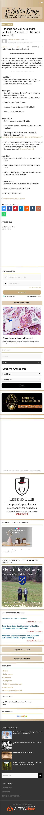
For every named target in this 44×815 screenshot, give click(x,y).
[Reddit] (26, 208)
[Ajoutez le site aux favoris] (22, 716)
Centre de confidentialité (12, 690)
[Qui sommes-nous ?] (18, 716)
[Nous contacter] (20, 716)
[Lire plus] (14, 343)
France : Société (7, 24)
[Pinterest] (15, 208)
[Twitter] (4, 208)
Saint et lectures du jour (12, 684)
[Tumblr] (32, 208)
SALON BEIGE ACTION (22, 303)
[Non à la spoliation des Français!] (22, 334)
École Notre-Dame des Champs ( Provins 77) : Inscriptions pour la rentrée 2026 (20, 627)
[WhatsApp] (4, 214)
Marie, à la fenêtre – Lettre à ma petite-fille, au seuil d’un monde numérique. (27, 763)
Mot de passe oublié (35, 287)
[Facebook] (9, 208)
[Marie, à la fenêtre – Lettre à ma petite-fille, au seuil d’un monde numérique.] (7, 769)
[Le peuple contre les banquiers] (7, 759)
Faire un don (8, 674)
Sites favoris (8, 687)
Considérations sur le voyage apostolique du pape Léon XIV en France (27, 732)
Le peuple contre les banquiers (23, 752)
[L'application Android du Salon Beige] (26, 716)
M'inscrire (38, 296)
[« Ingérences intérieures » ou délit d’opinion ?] (7, 749)
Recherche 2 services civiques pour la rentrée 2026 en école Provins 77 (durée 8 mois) (20, 637)
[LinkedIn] (21, 208)
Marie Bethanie (14, 39)
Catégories (7, 681)
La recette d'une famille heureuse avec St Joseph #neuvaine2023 (19, 470)
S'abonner (6, 792)
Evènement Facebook (26, 149)
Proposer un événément (22, 658)
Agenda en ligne (12, 47)
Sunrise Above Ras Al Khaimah (14, 619)
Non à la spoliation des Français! (18, 338)
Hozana (39, 470)
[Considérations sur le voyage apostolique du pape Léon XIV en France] (7, 739)
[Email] (38, 208)
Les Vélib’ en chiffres (8, 227)
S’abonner (7, 677)
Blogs (5, 671)
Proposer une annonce (22, 650)
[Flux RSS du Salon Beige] (24, 716)
